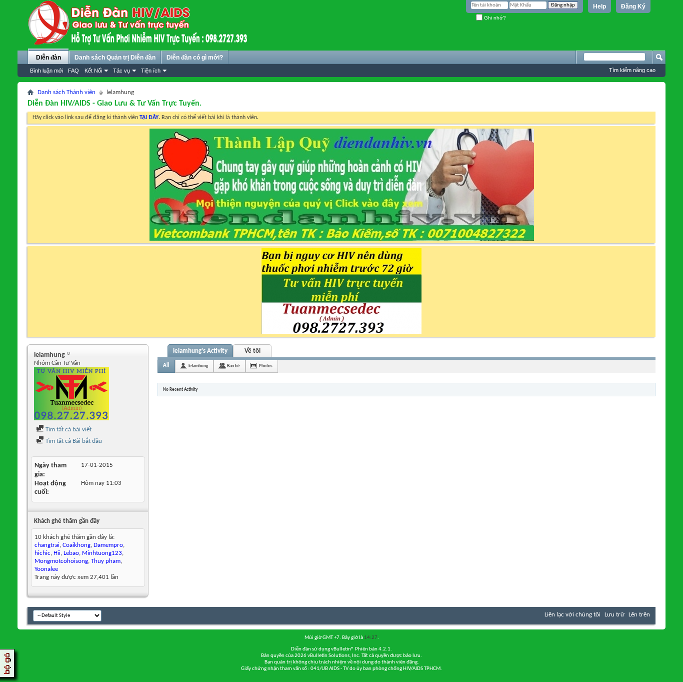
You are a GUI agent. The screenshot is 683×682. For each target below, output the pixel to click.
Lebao (71, 553)
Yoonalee (46, 569)
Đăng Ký (633, 6)
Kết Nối (93, 71)
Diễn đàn (48, 57)
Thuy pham (105, 561)
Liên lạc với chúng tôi (572, 614)
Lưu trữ (614, 614)
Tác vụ (121, 71)
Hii (57, 553)
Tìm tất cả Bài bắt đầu (73, 441)
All (166, 365)
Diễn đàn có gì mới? (194, 57)
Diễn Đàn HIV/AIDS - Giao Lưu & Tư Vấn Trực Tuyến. (115, 104)
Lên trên (639, 614)
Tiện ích (150, 71)
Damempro (108, 545)
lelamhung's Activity (200, 351)
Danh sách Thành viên (67, 92)
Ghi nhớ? (494, 18)
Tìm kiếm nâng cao (632, 70)
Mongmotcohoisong (61, 561)
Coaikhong (76, 545)
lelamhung (198, 366)
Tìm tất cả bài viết (68, 429)
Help (599, 6)
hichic (42, 553)
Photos (265, 366)
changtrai (47, 545)
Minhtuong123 (102, 553)
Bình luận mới (46, 71)
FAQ (73, 71)
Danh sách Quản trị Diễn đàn (115, 57)
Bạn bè (233, 366)
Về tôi (252, 351)
